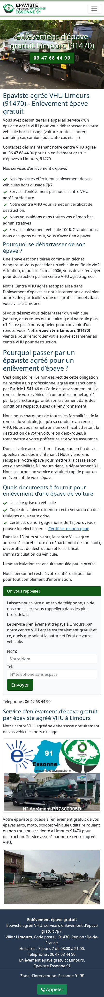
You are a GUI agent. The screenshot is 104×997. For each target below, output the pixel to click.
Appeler (54, 989)
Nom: (12, 651)
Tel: (10, 666)
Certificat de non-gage (68, 528)
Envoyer (20, 685)
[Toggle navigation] (94, 9)
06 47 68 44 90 (52, 58)
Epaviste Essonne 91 (52, 966)
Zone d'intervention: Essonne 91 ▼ (52, 975)
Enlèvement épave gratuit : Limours (51, 960)
